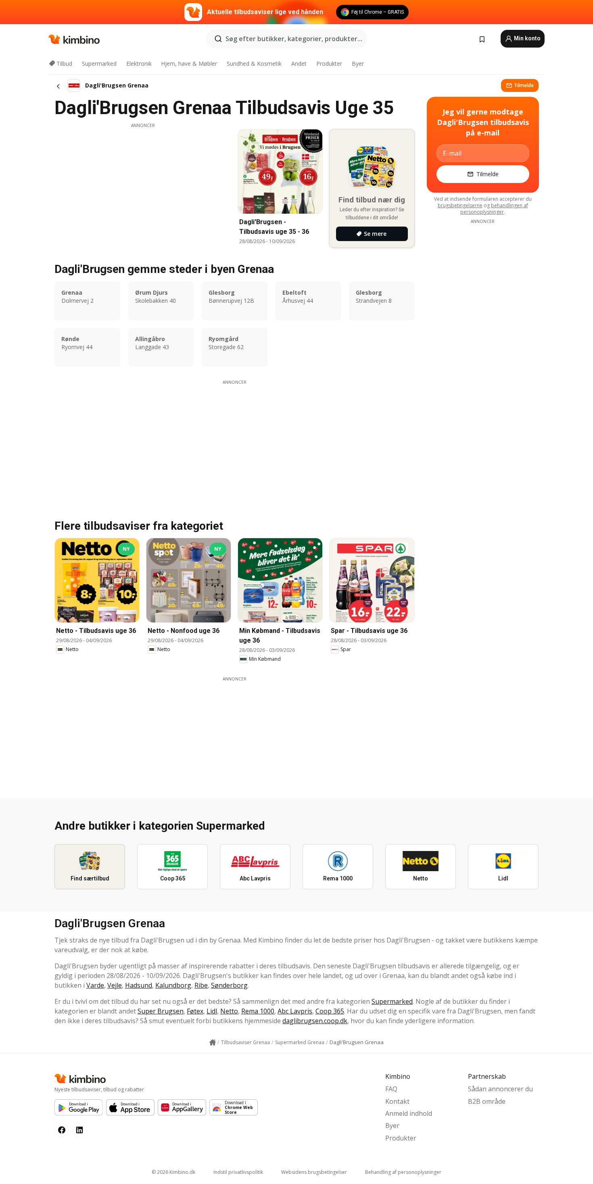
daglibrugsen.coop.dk (314, 1020)
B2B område (486, 1101)
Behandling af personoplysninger (403, 1172)
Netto (229, 1011)
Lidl (212, 1011)
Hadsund (138, 985)
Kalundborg (173, 985)
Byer (358, 63)
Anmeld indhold (408, 1113)
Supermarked (99, 63)
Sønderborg (229, 985)
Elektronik (139, 63)
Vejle (114, 985)
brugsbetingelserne (460, 205)
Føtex (195, 1011)
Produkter (329, 63)
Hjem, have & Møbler (189, 63)
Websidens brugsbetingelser (314, 1172)
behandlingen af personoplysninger (494, 208)
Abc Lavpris (295, 1011)
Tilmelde (524, 85)
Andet (299, 63)
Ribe (201, 985)
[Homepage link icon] (212, 1042)
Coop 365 (329, 1011)
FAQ (391, 1088)
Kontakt (397, 1101)
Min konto (527, 38)
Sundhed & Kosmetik (254, 63)
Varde (95, 985)
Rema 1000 (257, 1011)
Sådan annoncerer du (500, 1088)
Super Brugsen (161, 1011)
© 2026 (173, 1172)
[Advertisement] (142, 185)
